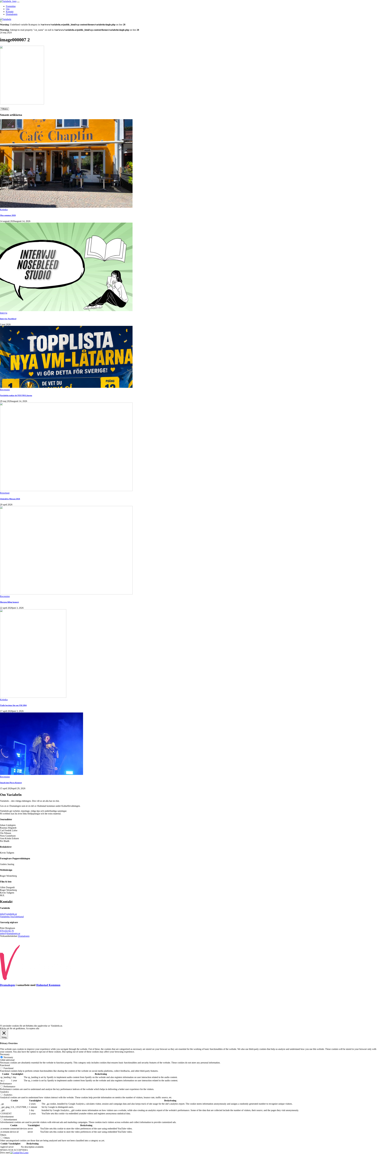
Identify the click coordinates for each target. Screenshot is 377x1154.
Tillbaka (4, 109)
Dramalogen (11, 14)
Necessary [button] (5, 1054)
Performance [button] (6, 1083)
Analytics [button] (4, 1092)
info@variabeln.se (8, 914)
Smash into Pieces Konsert (11, 783)
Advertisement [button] (7, 1116)
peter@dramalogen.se (10, 933)
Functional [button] (5, 1065)
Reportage (5, 493)
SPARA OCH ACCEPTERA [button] (14, 1150)
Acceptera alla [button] (32, 1028)
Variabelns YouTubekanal (12, 916)
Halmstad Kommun (48, 985)
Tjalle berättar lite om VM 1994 (13, 705)
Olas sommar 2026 (8, 215)
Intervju (3, 313)
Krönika (4, 209)
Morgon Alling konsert (9, 602)
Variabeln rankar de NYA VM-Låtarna (16, 395)
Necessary (8, 1057)
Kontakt (9, 11)
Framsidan (11, 6)
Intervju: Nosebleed (8, 319)
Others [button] (3, 1135)
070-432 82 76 (7, 930)
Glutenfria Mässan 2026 (10, 499)
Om (7, 9)
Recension (5, 389)
